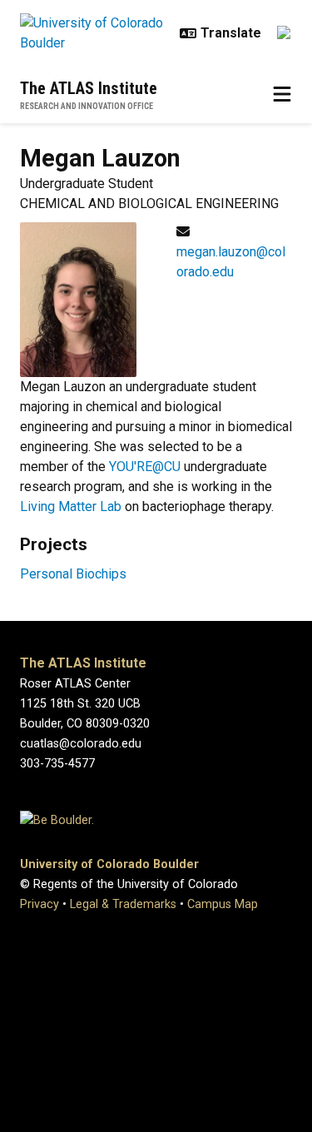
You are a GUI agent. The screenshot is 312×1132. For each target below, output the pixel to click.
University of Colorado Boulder (109, 864)
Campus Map (222, 904)
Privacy (39, 904)
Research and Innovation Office (86, 106)
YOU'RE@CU (146, 466)
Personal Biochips (73, 574)
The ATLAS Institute (88, 88)
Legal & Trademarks (123, 904)
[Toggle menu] (282, 95)
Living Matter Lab (70, 506)
